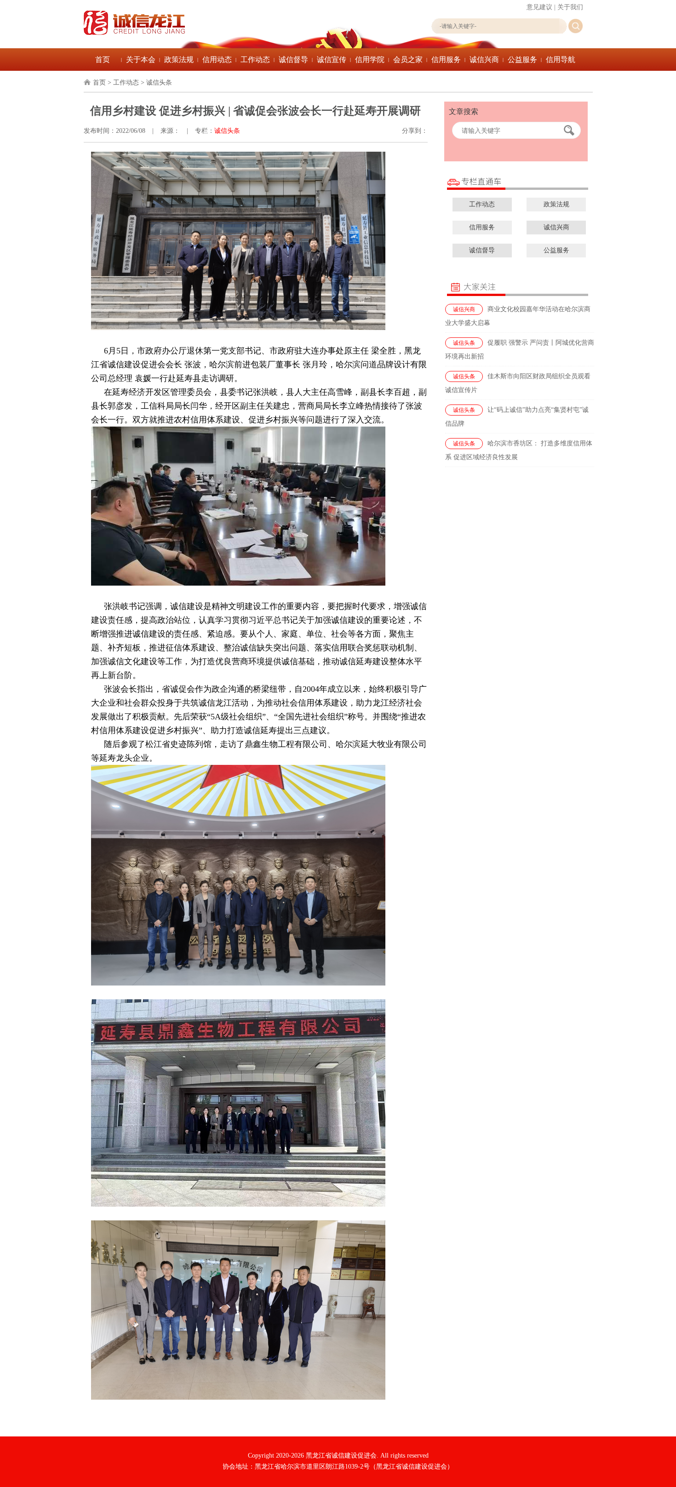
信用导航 (560, 59)
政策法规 (179, 59)
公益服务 (522, 59)
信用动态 (217, 59)
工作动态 (255, 59)
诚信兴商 (484, 59)
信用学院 (369, 59)
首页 (102, 59)
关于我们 (570, 7)
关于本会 (140, 59)
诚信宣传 (331, 59)
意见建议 (539, 7)
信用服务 (446, 59)
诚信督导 (293, 59)
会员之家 (408, 59)
